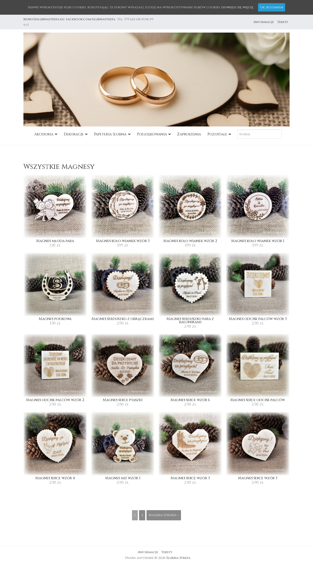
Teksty (282, 22)
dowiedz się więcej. (237, 7)
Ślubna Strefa (178, 558)
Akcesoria (43, 134)
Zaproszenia (189, 134)
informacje (264, 22)
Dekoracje (74, 134)
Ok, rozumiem (271, 7)
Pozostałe (217, 134)
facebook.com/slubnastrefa (91, 19)
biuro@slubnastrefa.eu (44, 19)
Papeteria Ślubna (110, 134)
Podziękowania (152, 134)
